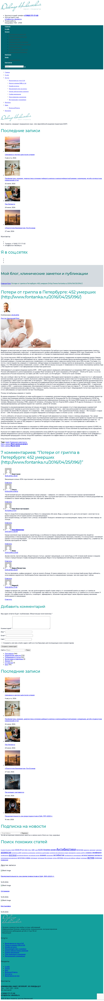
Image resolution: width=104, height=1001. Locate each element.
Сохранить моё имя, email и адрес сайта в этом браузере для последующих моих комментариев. (38, 643)
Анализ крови (49, 850)
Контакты (8, 62)
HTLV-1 (30, 850)
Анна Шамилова (18, 530)
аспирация (84, 858)
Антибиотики (66, 849)
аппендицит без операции (45, 858)
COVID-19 (18, 850)
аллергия (6, 852)
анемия (43, 855)
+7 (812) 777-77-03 (31, 15)
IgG (33, 850)
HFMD (26, 850)
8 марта (3, 850)
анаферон (97, 852)
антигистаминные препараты (92, 855)
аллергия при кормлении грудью (59, 852)
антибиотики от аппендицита (73, 855)
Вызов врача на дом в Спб (17, 34)
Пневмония (14, 442)
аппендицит (34, 858)
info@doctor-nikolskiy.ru (13, 19)
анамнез (89, 853)
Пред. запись (14, 444)
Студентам (9, 663)
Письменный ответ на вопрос (18, 42)
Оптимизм (5, 891)
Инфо (7, 57)
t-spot (36, 850)
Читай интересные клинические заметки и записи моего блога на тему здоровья (30, 835)
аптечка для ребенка (69, 858)
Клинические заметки (13, 655)
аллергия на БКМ (16, 852)
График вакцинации (15, 47)
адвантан (86, 850)
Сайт (2, 639)
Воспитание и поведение (14, 659)
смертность (22, 442)
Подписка (25, 833)
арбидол (78, 858)
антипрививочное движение (9, 858)
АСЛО (40, 850)
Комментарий (6, 628)
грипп (7, 442)
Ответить (8, 483)
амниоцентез (72, 852)
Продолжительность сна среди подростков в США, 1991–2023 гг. (27, 876)
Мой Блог (8, 54)
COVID (13, 850)
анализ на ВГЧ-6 (81, 852)
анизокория (49, 855)
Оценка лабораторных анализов (19, 44)
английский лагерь (34, 855)
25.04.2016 (15, 315)
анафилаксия (4, 855)
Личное (7, 661)
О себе (7, 29)
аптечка (60, 858)
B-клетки (8, 850)
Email (3, 635)
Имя (3, 632)
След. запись (10, 446)
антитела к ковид (24, 858)
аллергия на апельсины (28, 852)
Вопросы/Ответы (14, 60)
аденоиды (99, 850)
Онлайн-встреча (14, 39)
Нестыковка (6, 906)
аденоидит (92, 850)
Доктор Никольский (8, 318)
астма (90, 857)
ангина (13, 855)
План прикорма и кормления (18, 49)
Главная (7, 26)
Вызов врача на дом (12, 976)
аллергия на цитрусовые (42, 852)
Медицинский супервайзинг (18, 52)
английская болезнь (22, 855)
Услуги (7, 32)
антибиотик (58, 855)
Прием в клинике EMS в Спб (18, 37)
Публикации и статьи (13, 657)
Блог (9, 283)
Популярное (9, 654)
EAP (23, 850)
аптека (55, 858)
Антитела (79, 850)
